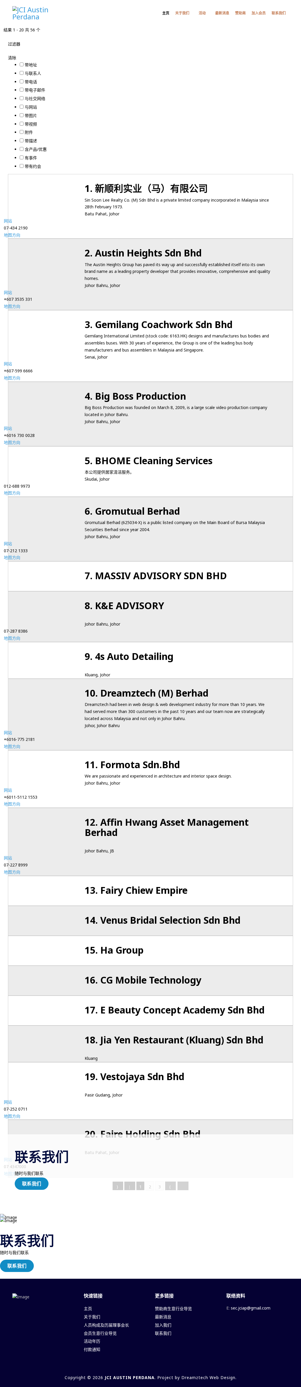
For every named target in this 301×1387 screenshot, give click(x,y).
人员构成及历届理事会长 (106, 1325)
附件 (29, 132)
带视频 (31, 124)
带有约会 (33, 166)
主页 (165, 13)
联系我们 (279, 13)
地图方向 (12, 235)
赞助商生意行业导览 (173, 1308)
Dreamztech (194, 1377)
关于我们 (182, 13)
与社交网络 (35, 98)
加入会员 (259, 13)
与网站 (31, 107)
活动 (202, 13)
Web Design (222, 1377)
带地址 (31, 64)
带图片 (31, 115)
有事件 (31, 158)
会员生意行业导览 (100, 1333)
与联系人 (33, 73)
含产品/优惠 (36, 149)
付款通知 (92, 1349)
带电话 (31, 82)
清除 (12, 57)
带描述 (31, 140)
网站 (8, 221)
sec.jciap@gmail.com (250, 1308)
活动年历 (92, 1341)
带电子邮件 (35, 90)
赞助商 (240, 13)
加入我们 (163, 1325)
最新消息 (222, 13)
